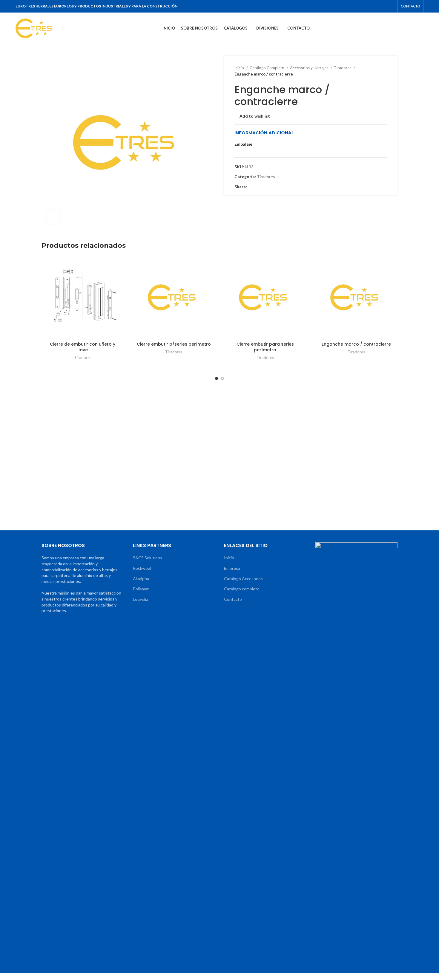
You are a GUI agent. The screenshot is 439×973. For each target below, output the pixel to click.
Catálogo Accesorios (243, 578)
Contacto (233, 599)
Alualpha (141, 578)
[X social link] (359, 6)
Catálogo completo (242, 588)
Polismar (141, 588)
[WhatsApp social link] (383, 6)
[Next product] (384, 71)
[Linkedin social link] (375, 6)
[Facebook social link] (352, 6)
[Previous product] (372, 71)
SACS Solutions (147, 557)
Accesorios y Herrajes (309, 67)
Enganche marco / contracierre (356, 344)
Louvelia (140, 599)
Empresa (232, 568)
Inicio (239, 67)
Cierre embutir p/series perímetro (174, 344)
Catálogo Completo (267, 67)
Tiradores (343, 67)
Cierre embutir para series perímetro (265, 347)
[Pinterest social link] (367, 6)
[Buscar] (421, 28)
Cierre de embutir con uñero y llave (82, 347)
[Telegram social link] (391, 6)
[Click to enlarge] (53, 217)
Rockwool (142, 568)
